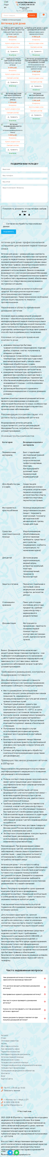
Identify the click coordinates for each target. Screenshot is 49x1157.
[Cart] (43, 15)
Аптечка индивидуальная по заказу (12, 131)
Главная (5, 20)
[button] (44, 3)
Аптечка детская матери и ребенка (13, 99)
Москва (24, 9)
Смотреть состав (12, 47)
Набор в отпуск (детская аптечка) (12, 64)
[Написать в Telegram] (10, 1152)
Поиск (32, 15)
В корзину (13, 40)
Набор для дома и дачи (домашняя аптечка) (36, 33)
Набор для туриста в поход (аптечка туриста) (13, 33)
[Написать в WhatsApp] (16, 1152)
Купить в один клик (12, 43)
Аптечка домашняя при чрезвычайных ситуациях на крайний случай (36, 67)
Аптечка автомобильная (36, 98)
